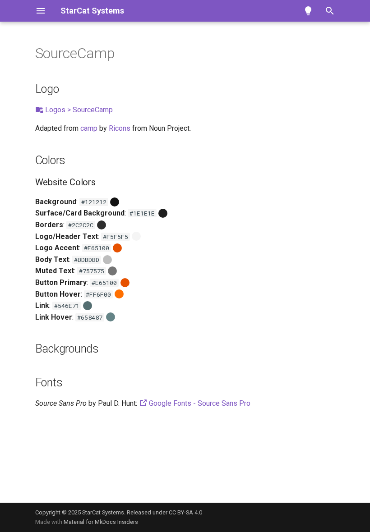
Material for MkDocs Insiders (101, 521)
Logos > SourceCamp (78, 109)
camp (88, 128)
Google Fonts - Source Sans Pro (198, 403)
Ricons (119, 128)
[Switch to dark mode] (308, 11)
